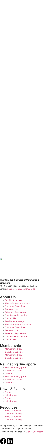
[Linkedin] (10, 441)
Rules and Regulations (15, 312)
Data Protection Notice (16, 315)
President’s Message (14, 300)
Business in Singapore (15, 367)
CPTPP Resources (13, 413)
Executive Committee (15, 306)
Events (8, 392)
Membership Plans (13, 349)
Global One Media (34, 431)
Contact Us (10, 318)
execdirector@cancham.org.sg (20, 289)
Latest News (11, 395)
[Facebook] (3, 441)
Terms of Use (11, 309)
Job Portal (10, 373)
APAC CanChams (13, 410)
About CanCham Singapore (18, 303)
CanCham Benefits (14, 352)
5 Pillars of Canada (14, 370)
